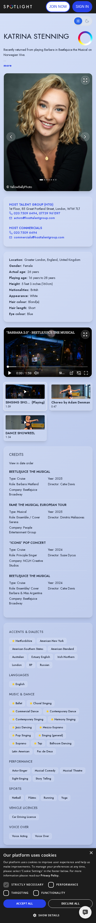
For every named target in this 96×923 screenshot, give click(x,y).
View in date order (21, 463)
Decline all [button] (70, 903)
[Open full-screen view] (85, 80)
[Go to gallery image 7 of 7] (55, 179)
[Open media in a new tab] (71, 373)
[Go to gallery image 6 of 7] (53, 179)
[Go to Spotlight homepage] (18, 6)
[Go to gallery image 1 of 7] (41, 179)
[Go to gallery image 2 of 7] (44, 179)
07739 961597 (49, 213)
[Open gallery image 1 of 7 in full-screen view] (48, 132)
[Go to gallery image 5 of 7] (51, 179)
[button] (82, 6)
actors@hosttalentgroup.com (34, 218)
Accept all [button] (24, 903)
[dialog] (48, 885)
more (8, 65)
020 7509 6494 (25, 213)
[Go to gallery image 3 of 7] (47, 179)
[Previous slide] (10, 136)
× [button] (91, 853)
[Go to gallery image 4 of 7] (49, 179)
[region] (48, 352)
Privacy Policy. (50, 875)
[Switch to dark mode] (82, 21)
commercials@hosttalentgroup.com (39, 237)
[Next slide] (85, 136)
